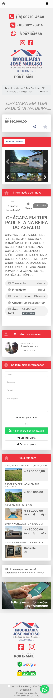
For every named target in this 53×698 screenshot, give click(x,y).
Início (10, 88)
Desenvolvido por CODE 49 (26, 695)
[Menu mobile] (3, 3)
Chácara (11, 91)
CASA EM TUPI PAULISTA (19, 505)
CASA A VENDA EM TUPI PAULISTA (24, 523)
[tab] (14, 141)
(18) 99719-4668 (30, 17)
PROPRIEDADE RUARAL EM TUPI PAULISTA (22, 485)
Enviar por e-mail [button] (27, 417)
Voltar (45, 91)
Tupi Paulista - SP (35, 88)
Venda (19, 88)
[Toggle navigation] (47, 4)
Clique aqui (11, 572)
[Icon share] (22, 42)
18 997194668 (30, 34)
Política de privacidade (26, 693)
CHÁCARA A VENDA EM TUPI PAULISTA (26, 465)
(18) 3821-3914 (30, 25)
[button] (8, 161)
